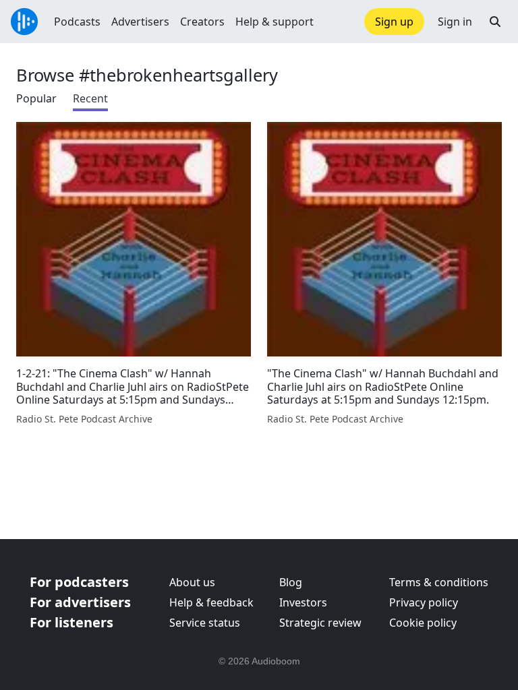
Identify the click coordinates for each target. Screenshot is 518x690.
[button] (495, 21)
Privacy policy (423, 602)
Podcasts (77, 21)
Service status (204, 622)
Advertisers (140, 21)
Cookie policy (423, 622)
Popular (36, 98)
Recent (90, 98)
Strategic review (320, 622)
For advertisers (80, 602)
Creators (202, 21)
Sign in (455, 21)
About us (192, 582)
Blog (290, 582)
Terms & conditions (438, 582)
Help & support (274, 21)
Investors (303, 602)
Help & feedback (211, 602)
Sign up (394, 21)
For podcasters (79, 582)
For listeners (71, 622)
